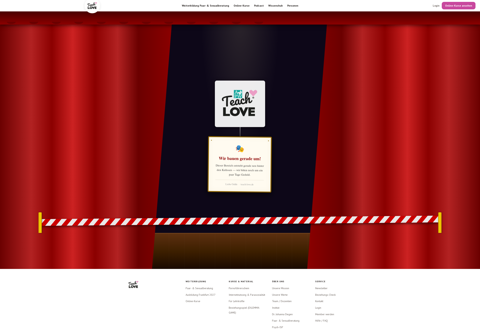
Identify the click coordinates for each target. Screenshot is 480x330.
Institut (275, 307)
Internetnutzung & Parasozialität (247, 294)
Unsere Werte (280, 294)
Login (436, 5)
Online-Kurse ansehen (458, 5)
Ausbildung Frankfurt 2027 (200, 294)
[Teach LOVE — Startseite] (92, 5)
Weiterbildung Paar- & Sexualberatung (205, 5)
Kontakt (319, 301)
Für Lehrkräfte (236, 301)
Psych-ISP (277, 327)
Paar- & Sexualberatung (199, 288)
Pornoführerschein (239, 288)
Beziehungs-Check (325, 294)
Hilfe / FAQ (321, 320)
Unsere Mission (280, 288)
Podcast (259, 5)
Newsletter (321, 288)
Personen (292, 5)
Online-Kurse (242, 5)
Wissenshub (275, 5)
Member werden (324, 314)
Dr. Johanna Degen (282, 314)
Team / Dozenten (282, 301)
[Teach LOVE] (133, 284)
